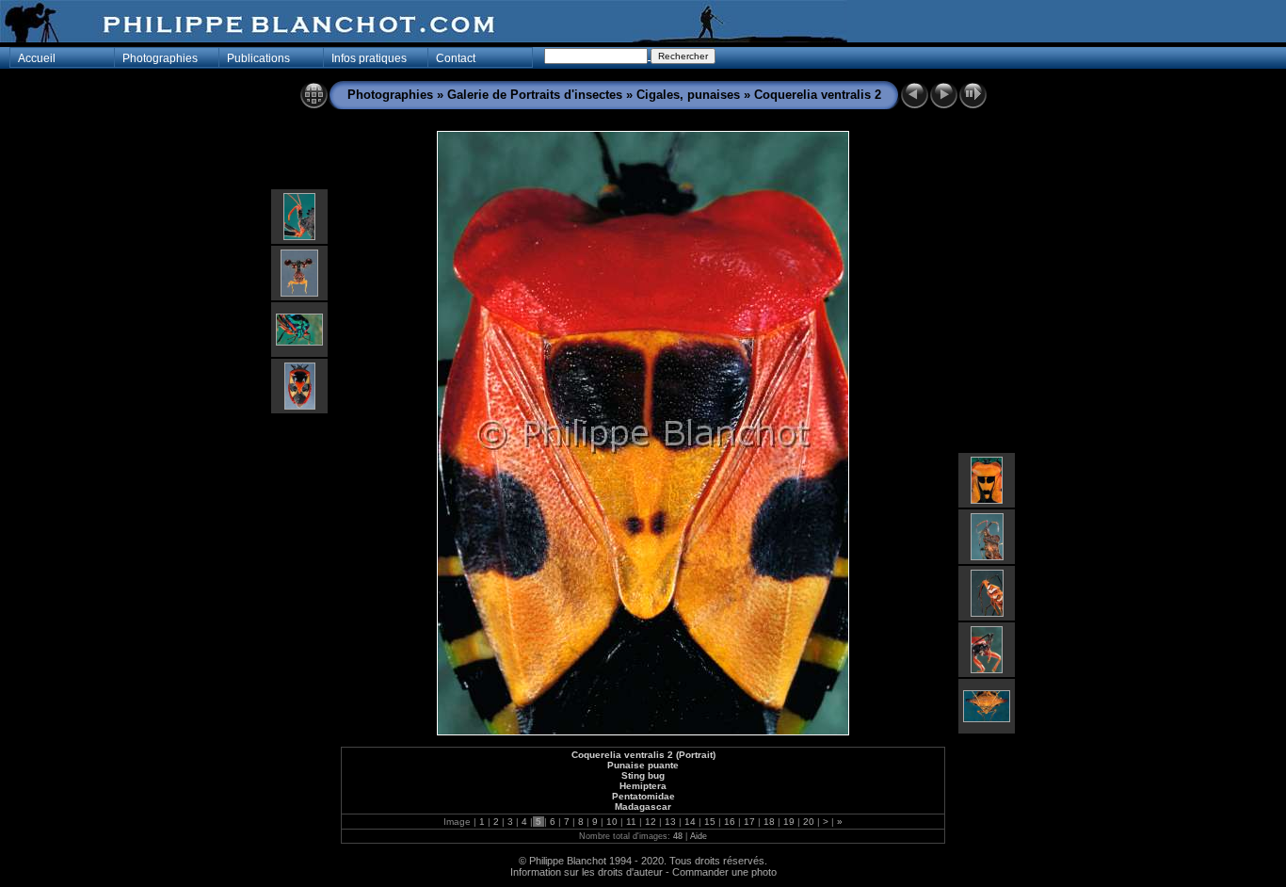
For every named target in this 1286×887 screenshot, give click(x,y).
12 (650, 821)
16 (729, 821)
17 (749, 821)
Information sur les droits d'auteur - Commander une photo (643, 872)
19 (788, 821)
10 (611, 821)
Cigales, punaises (688, 95)
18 (769, 821)
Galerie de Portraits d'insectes (534, 95)
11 (631, 821)
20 (808, 821)
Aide (698, 836)
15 (709, 821)
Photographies (390, 95)
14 (690, 821)
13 (670, 821)
